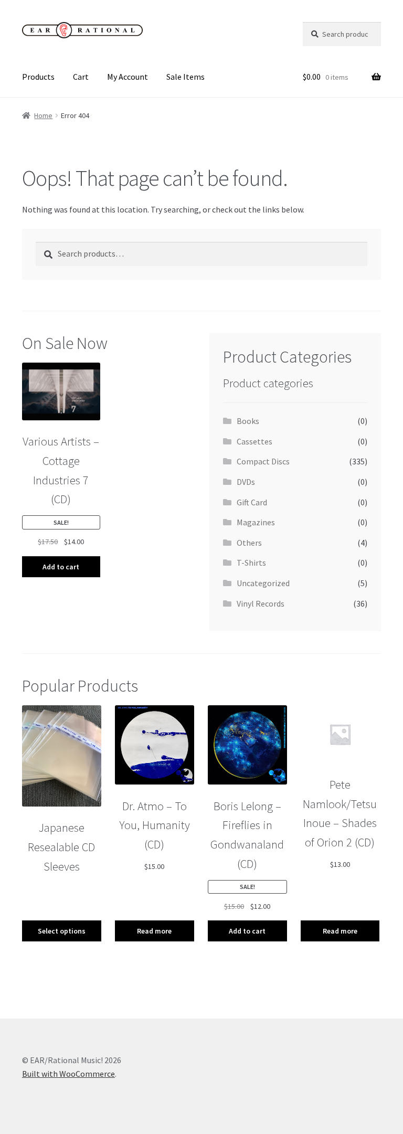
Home (43, 115)
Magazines (256, 522)
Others (249, 542)
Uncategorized (263, 583)
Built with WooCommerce (68, 1073)
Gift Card (252, 502)
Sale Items (185, 76)
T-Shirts (251, 562)
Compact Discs (263, 461)
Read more (154, 931)
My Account (127, 76)
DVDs (246, 481)
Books (248, 421)
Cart (81, 76)
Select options (62, 931)
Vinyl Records (260, 603)
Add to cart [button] (61, 566)
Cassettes (254, 441)
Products (38, 76)
